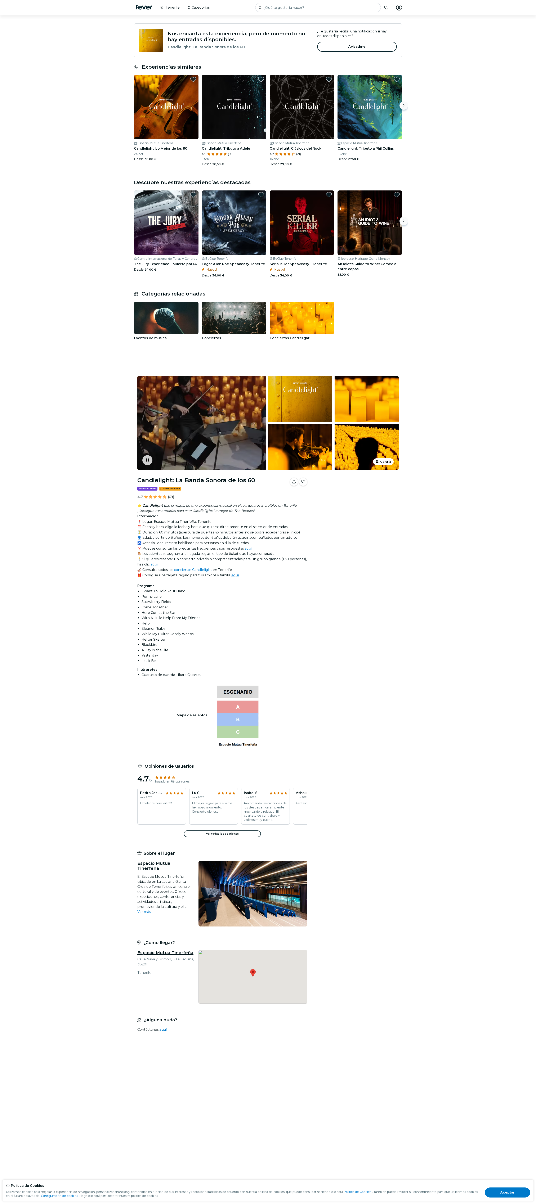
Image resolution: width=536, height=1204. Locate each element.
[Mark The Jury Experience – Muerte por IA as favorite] (193, 195)
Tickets (355, 494)
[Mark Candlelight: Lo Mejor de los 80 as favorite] (193, 79)
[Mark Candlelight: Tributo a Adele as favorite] (261, 79)
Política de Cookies (357, 1192)
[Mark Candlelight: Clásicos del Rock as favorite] (329, 79)
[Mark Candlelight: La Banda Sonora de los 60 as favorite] (303, 482)
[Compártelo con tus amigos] (294, 482)
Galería (385, 462)
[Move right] (403, 105)
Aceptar (507, 1192)
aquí (248, 548)
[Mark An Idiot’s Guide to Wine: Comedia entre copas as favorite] (396, 195)
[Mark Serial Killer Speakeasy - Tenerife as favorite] (329, 195)
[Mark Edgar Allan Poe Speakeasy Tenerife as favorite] (261, 195)
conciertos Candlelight (193, 570)
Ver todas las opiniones (222, 833)
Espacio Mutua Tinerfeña (165, 952)
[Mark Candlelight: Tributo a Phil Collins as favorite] (396, 79)
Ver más (144, 912)
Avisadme (357, 47)
